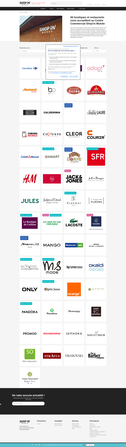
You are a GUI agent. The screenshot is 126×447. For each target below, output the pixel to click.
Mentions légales (94, 430)
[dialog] (63, 62)
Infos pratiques (89, 4)
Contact (91, 423)
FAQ (73, 428)
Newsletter (104, 4)
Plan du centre (97, 4)
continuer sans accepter (70, 46)
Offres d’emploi (70, 8)
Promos (51, 8)
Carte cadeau (82, 8)
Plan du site (92, 425)
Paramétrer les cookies (95, 427)
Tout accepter (74, 76)
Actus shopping (60, 8)
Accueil (21, 12)
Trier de (96, 47)
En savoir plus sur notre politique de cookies (62, 72)
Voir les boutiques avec (81, 47)
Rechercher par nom (25, 47)
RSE (91, 428)
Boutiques (43, 8)
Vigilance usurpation (94, 433)
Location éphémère (76, 427)
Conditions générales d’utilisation (97, 431)
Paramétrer (64, 76)
